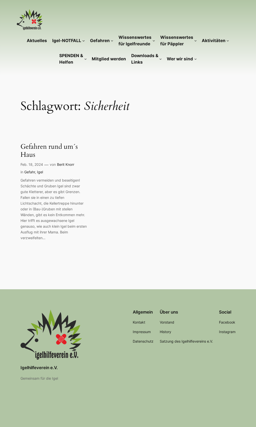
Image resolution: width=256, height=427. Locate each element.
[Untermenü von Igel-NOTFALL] (83, 40)
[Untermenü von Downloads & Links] (160, 59)
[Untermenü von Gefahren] (112, 40)
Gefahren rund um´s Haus (49, 151)
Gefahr (29, 172)
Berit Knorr (65, 164)
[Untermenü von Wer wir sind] (195, 59)
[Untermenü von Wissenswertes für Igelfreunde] (153, 40)
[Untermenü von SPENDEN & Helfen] (85, 59)
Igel (40, 172)
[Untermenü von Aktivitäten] (227, 40)
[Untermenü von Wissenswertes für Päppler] (195, 40)
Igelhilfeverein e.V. (39, 367)
